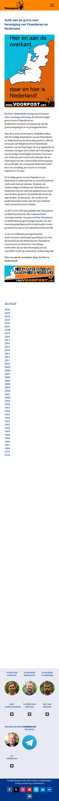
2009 (7, 367)
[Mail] (11, 714)
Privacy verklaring (23, 783)
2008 (7, 370)
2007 (7, 374)
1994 (7, 417)
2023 (7, 319)
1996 (7, 411)
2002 (7, 390)
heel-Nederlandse (17, 113)
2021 (7, 326)
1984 (7, 441)
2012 (7, 357)
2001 (7, 394)
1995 (7, 414)
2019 (7, 333)
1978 (7, 455)
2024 (7, 316)
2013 (7, 353)
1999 (7, 401)
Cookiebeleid (38, 783)
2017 (7, 340)
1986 (7, 438)
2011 (7, 360)
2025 (7, 313)
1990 (7, 428)
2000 (7, 397)
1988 (7, 434)
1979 (7, 451)
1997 (7, 407)
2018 (7, 336)
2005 (7, 380)
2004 (7, 384)
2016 (7, 343)
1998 (7, 404)
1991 (7, 424)
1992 (7, 421)
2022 (7, 323)
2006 (7, 377)
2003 (7, 387)
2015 (7, 346)
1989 (7, 431)
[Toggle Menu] (52, 5)
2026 (7, 309)
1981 (7, 445)
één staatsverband (36, 214)
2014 (7, 350)
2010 (7, 363)
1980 (7, 448)
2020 (7, 329)
